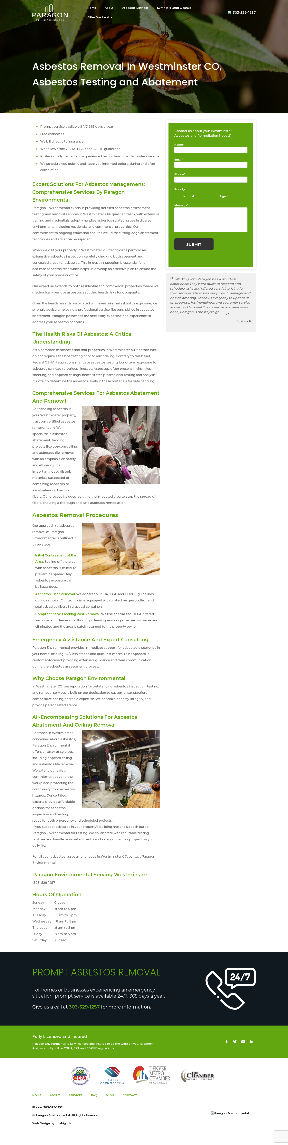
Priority (179, 189)
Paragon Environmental (52, 1115)
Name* (179, 144)
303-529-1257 (84, 1007)
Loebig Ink (63, 1123)
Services (75, 1095)
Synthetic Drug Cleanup (174, 8)
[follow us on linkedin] (251, 1041)
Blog (110, 1095)
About (109, 8)
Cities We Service (99, 17)
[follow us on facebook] (226, 1041)
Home (91, 8)
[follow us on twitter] (235, 1041)
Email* (178, 159)
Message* (181, 205)
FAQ (94, 1095)
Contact (130, 1095)
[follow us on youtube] (243, 1041)
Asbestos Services (135, 8)
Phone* (179, 174)
